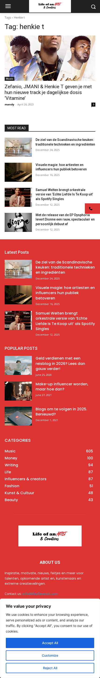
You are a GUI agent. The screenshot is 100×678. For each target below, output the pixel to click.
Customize (50, 655)
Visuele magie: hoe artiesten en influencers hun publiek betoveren (65, 293)
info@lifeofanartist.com (40, 593)
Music (9, 78)
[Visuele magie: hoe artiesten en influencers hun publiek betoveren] (18, 172)
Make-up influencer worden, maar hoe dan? (62, 386)
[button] (92, 208)
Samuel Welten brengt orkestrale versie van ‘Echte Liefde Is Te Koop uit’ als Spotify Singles (64, 194)
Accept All (50, 643)
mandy (9, 104)
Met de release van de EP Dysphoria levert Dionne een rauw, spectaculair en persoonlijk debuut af (65, 219)
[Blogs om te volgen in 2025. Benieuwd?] (18, 416)
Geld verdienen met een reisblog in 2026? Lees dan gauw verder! (60, 363)
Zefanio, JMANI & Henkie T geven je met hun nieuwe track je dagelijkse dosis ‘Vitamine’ (48, 92)
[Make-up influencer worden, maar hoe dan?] (18, 391)
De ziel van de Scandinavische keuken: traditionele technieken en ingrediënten (65, 267)
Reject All (50, 668)
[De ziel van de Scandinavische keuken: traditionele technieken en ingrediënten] (18, 147)
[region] (50, 638)
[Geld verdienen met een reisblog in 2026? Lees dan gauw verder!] (18, 365)
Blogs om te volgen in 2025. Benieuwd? (61, 411)
